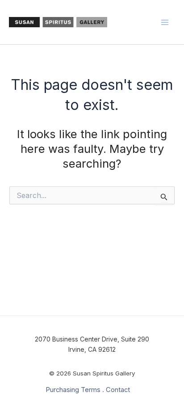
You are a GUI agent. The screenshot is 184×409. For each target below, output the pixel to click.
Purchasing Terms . (75, 390)
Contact (118, 390)
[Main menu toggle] (165, 22)
